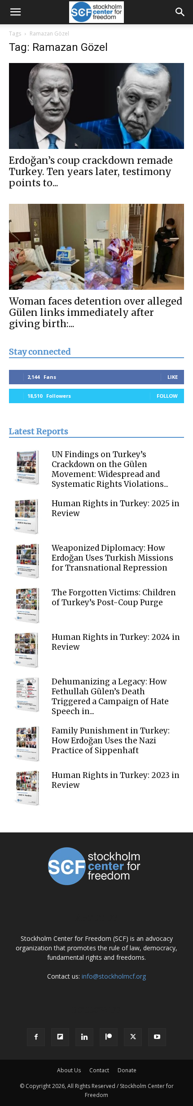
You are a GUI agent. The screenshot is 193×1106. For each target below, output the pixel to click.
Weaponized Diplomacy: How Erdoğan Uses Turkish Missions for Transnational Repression (112, 558)
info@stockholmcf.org (114, 976)
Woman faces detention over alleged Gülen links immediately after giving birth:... (95, 312)
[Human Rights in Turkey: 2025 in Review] (27, 517)
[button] (15, 12)
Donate (127, 1070)
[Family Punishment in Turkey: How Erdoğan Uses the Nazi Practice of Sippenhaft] (27, 744)
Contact (99, 1070)
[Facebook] (36, 1037)
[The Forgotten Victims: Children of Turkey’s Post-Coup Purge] (27, 606)
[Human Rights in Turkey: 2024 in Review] (27, 650)
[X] (133, 1037)
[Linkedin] (84, 1037)
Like (172, 376)
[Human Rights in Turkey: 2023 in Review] (27, 788)
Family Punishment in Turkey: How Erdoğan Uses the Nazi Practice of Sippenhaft (111, 740)
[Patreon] (109, 1037)
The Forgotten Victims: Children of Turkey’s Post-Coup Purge (114, 597)
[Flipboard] (60, 1037)
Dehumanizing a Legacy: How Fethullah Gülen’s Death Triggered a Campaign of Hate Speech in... (110, 696)
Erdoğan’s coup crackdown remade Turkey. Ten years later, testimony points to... (91, 171)
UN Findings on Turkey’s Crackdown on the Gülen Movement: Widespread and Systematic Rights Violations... (110, 469)
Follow (167, 395)
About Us (69, 1070)
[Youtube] (157, 1037)
